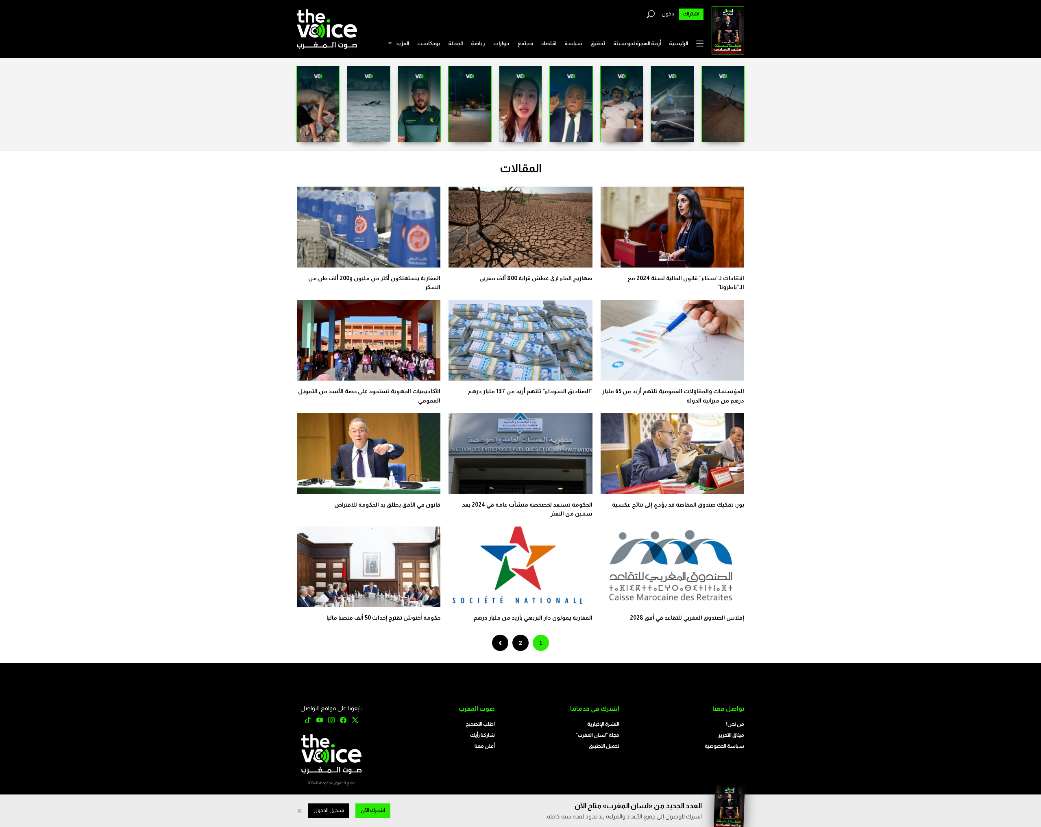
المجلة (455, 43)
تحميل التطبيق (604, 746)
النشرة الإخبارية (603, 724)
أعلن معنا (485, 746)
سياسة (573, 43)
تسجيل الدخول (329, 810)
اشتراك (691, 14)
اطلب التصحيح (480, 724)
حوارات (501, 43)
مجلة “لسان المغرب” (597, 735)
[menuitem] (678, 43)
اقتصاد (548, 43)
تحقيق (597, 43)
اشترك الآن (373, 810)
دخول (668, 14)
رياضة (478, 43)
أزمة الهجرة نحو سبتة (637, 43)
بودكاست (428, 43)
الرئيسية (678, 43)
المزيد (402, 43)
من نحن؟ (734, 724)
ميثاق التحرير (731, 735)
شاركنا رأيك (482, 735)
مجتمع (525, 43)
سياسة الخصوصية (724, 746)
